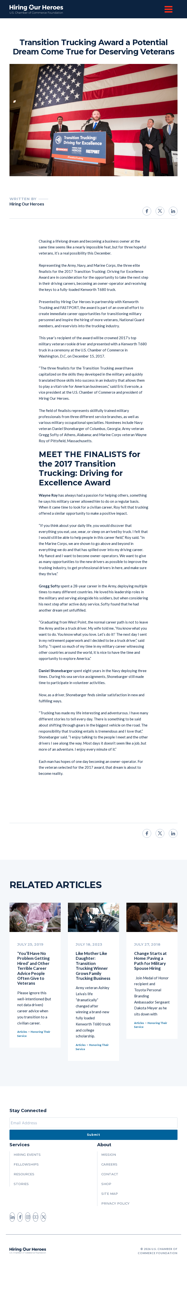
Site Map (109, 1194)
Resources (24, 1174)
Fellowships (26, 1164)
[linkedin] (12, 1217)
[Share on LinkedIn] (173, 211)
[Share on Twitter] (160, 211)
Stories (21, 1184)
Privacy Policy (115, 1203)
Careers (109, 1164)
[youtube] (35, 1217)
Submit (93, 1134)
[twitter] (43, 1217)
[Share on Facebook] (147, 211)
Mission (108, 1154)
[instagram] (27, 1217)
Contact (109, 1174)
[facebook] (20, 1217)
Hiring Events (27, 1154)
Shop (106, 1184)
